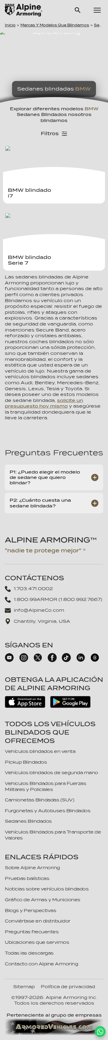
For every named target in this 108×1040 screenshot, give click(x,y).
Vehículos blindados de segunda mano (51, 772)
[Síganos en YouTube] (9, 660)
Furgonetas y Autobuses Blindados (47, 810)
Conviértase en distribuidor (37, 921)
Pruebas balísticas (27, 878)
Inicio (10, 25)
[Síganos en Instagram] (23, 660)
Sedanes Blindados (28, 821)
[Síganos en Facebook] (52, 660)
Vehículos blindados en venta (40, 751)
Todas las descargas (29, 953)
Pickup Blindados (26, 762)
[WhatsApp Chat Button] (100, 1031)
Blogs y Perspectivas (30, 910)
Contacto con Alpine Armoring (41, 963)
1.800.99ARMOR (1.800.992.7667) (58, 599)
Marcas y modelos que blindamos (54, 25)
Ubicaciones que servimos (37, 942)
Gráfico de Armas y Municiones (42, 899)
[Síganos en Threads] (94, 660)
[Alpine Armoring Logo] (23, 10)
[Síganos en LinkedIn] (80, 660)
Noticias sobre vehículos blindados (46, 889)
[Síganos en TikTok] (66, 660)
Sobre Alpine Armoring (32, 867)
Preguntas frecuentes (31, 931)
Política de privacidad (68, 986)
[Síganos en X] (37, 660)
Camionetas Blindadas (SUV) (39, 800)
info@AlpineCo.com (39, 610)
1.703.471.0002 (33, 588)
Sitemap (24, 986)
